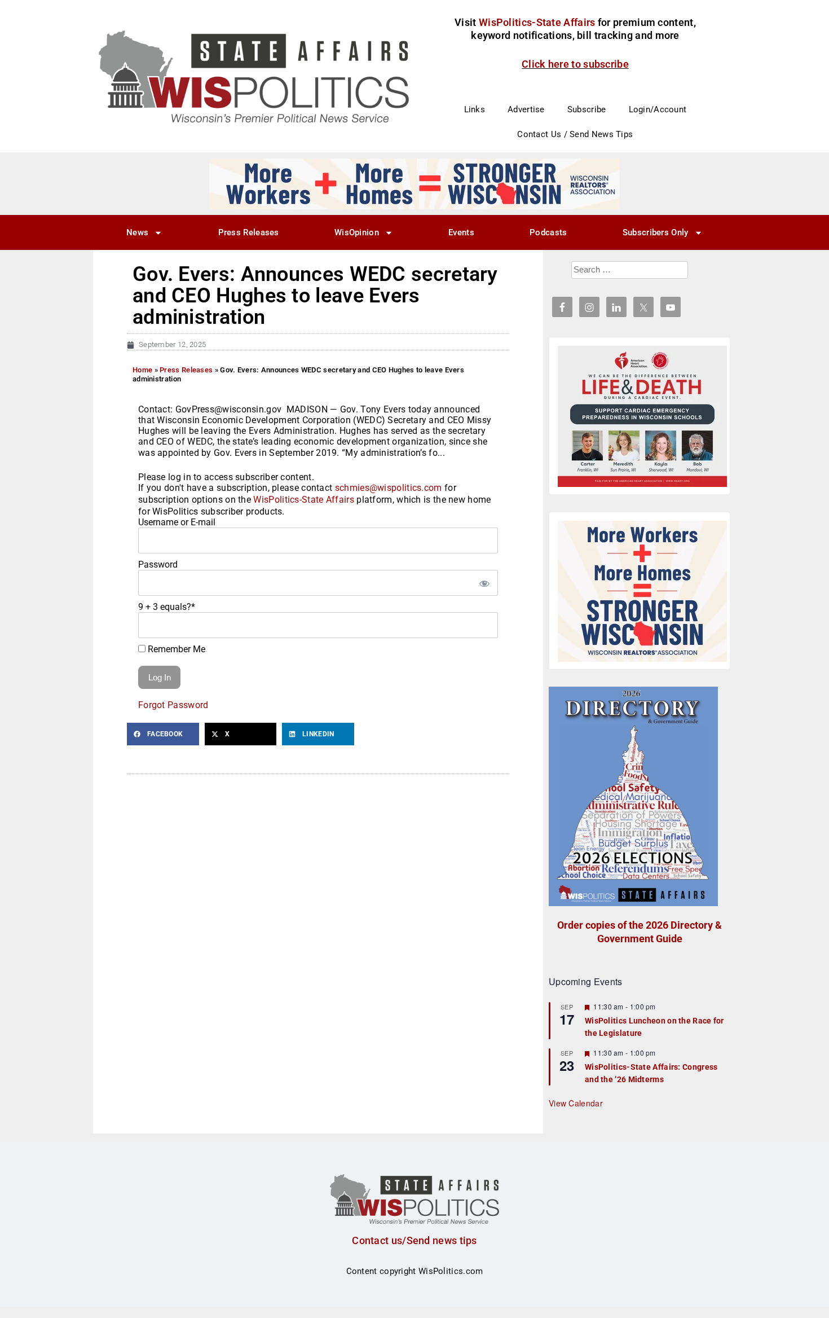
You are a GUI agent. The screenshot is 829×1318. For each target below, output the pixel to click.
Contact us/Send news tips (414, 1240)
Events (461, 232)
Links (475, 109)
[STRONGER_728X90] (414, 183)
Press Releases (248, 232)
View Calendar (576, 1103)
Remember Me (175, 649)
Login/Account (658, 109)
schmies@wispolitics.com (388, 487)
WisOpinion (356, 232)
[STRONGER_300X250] (642, 591)
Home (142, 370)
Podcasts (548, 232)
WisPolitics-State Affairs (303, 499)
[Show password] (484, 583)
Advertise (526, 109)
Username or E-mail (176, 522)
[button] (163, 734)
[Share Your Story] (642, 416)
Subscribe (586, 109)
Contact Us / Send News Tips (575, 134)
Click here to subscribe (575, 64)
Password (158, 564)
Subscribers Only (656, 232)
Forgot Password (173, 705)
